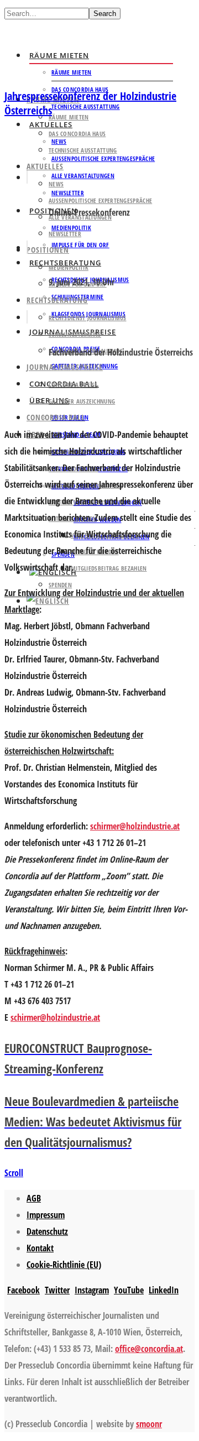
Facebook (23, 1290)
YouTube (129, 1290)
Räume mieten (59, 55)
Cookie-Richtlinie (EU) (64, 1265)
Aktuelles (45, 166)
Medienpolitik (68, 267)
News (56, 184)
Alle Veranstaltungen (82, 175)
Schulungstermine (75, 334)
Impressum (46, 1215)
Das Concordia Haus (77, 133)
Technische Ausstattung (85, 106)
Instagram (92, 1290)
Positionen (48, 249)
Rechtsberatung (57, 300)
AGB (34, 1198)
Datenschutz (47, 1231)
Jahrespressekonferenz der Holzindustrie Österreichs (90, 103)
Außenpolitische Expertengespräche (103, 158)
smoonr (149, 1424)
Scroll (13, 1173)
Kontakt (40, 1248)
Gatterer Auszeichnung (82, 401)
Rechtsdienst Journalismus (88, 318)
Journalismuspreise (65, 367)
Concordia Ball (56, 417)
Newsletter (65, 233)
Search (104, 13)
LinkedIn (164, 1290)
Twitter (57, 1290)
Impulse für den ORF (80, 245)
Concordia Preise (73, 384)
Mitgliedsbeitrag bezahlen (109, 568)
